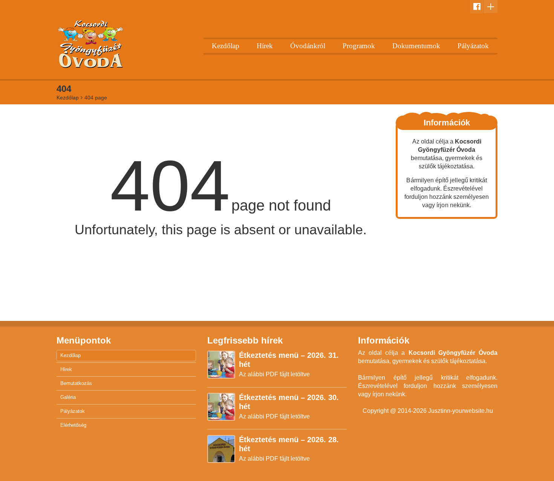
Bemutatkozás (76, 383)
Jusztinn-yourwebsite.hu (460, 411)
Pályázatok (473, 46)
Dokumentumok (416, 46)
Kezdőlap (225, 46)
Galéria (68, 397)
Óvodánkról (307, 46)
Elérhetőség (73, 425)
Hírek (265, 46)
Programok (359, 46)
